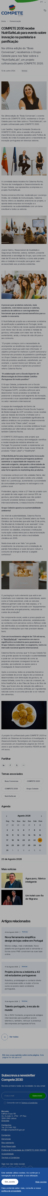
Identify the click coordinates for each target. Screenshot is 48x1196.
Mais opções (41, 1182)
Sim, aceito (10, 1182)
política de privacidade (11, 1191)
